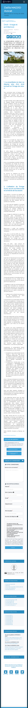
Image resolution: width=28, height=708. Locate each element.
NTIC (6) (8, 585)
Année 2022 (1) (9, 615)
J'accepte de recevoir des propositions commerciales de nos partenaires (15, 524)
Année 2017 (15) (9, 620)
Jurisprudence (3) (10, 602)
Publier (13, 547)
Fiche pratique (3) (10, 601)
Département (8, 504)
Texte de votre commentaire (11, 467)
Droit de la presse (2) (10, 588)
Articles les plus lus (10, 589)
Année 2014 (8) (9, 624)
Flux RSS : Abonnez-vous (12, 657)
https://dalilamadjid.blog (9, 435)
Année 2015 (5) (9, 623)
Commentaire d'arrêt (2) (11, 603)
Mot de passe (8, 510)
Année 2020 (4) (9, 616)
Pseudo (7, 486)
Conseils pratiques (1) (11, 605)
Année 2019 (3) (9, 618)
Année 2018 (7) (9, 619)
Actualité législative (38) (11, 599)
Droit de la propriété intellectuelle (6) (14, 586)
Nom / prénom (9, 492)
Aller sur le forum (13, 449)
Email (6, 498)
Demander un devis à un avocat (13, 453)
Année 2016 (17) (9, 621)
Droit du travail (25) (10, 584)
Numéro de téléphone (11, 516)
